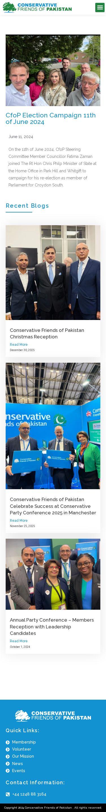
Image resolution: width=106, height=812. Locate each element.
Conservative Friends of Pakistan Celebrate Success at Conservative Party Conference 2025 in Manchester (53, 506)
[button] (100, 7)
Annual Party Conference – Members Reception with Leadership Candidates (52, 626)
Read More (19, 345)
